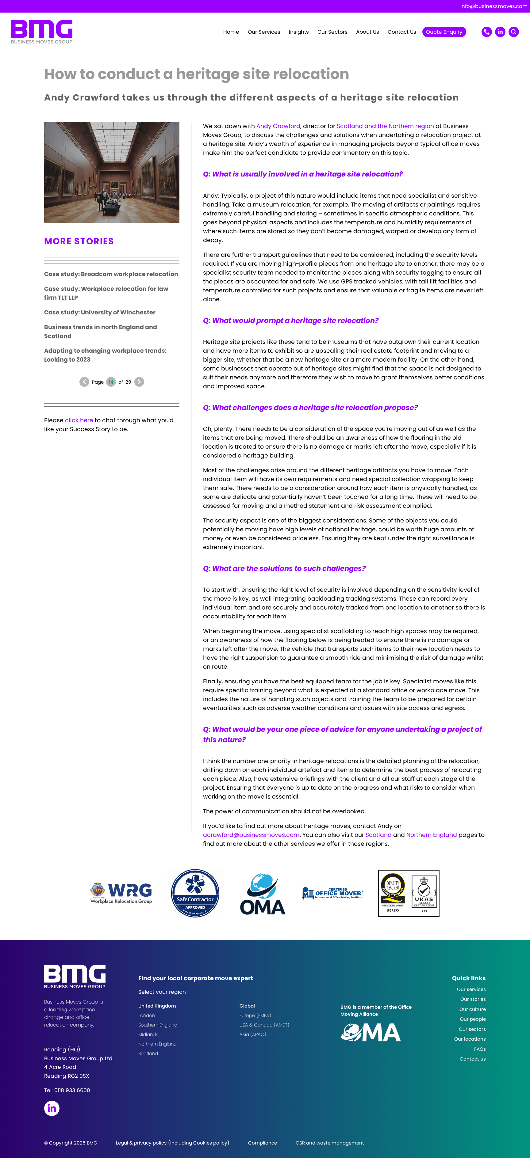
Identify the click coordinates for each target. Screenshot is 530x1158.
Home (231, 32)
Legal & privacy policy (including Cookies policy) (172, 1143)
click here (79, 420)
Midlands (148, 1034)
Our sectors (472, 1029)
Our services (471, 989)
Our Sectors (332, 32)
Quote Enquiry (444, 32)
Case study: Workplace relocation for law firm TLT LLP (106, 293)
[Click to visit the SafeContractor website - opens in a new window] (195, 893)
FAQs (480, 1049)
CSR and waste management (330, 1143)
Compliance (262, 1143)
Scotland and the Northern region (385, 126)
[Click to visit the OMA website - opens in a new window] (262, 893)
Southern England (157, 1025)
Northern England (431, 835)
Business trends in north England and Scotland (100, 331)
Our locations (470, 1039)
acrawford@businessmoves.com (251, 835)
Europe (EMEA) (255, 1015)
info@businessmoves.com (494, 6)
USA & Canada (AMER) (264, 1025)
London (146, 1015)
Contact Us (402, 32)
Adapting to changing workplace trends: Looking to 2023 (105, 355)
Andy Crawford (278, 126)
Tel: (67, 1090)
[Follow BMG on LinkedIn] (52, 1108)
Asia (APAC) (253, 1034)
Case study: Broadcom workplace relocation (111, 274)
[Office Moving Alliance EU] (386, 1032)
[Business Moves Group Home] (41, 41)
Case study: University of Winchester (100, 312)
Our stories (473, 999)
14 (111, 382)
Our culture (472, 1009)
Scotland (379, 835)
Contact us (473, 1059)
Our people (473, 1019)
